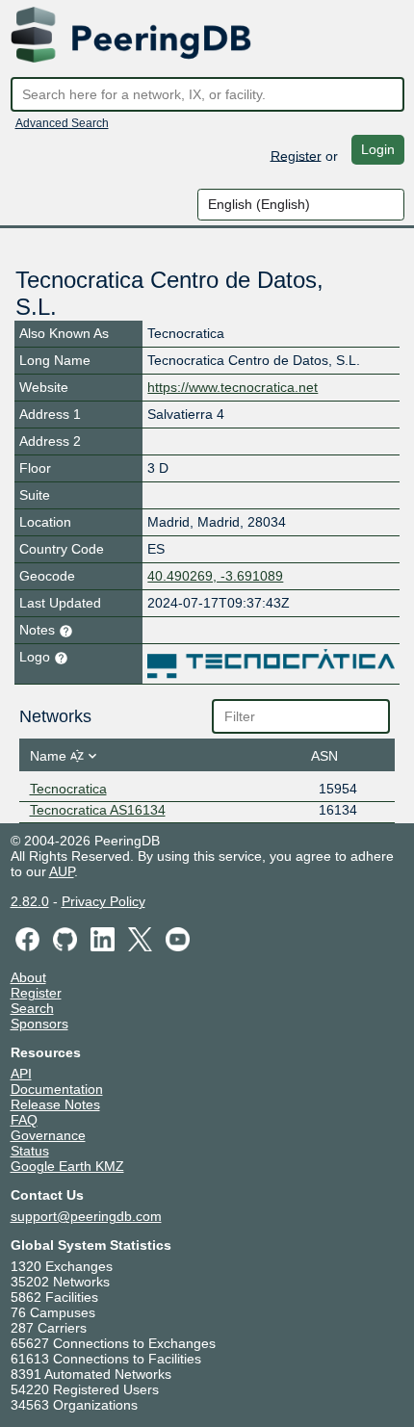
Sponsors (39, 1023)
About (28, 977)
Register (296, 155)
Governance (48, 1135)
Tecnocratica (68, 788)
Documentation (57, 1089)
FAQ (24, 1120)
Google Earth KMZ (67, 1166)
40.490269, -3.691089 (215, 576)
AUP (61, 871)
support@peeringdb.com (86, 1216)
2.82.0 (30, 901)
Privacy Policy (103, 901)
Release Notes (55, 1104)
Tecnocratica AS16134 (98, 809)
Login (378, 149)
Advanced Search (62, 123)
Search (32, 1008)
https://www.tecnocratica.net (232, 387)
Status (30, 1150)
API (21, 1073)
